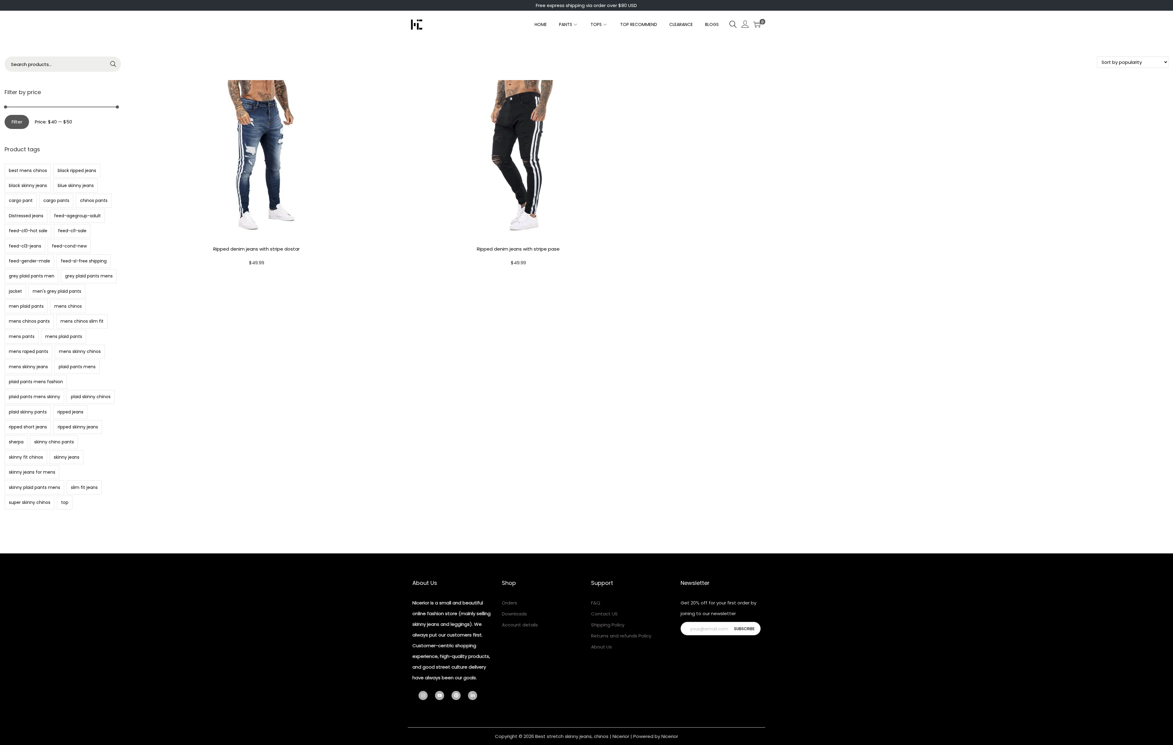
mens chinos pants (29, 321)
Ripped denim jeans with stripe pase (518, 249)
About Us (601, 647)
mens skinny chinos (80, 351)
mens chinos (68, 306)
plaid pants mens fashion (36, 382)
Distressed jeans (26, 216)
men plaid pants (26, 306)
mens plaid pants (63, 336)
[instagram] (426, 695)
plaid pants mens (77, 367)
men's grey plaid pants (57, 291)
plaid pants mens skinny (34, 397)
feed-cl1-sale (72, 231)
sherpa (16, 442)
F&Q (595, 603)
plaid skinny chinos (91, 397)
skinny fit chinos (26, 457)
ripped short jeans (28, 427)
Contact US (604, 614)
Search (113, 65)
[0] (757, 24)
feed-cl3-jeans (25, 246)
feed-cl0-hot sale (28, 231)
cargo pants (56, 200)
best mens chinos (28, 170)
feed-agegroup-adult (77, 216)
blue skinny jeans (76, 185)
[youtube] (442, 695)
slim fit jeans (84, 487)
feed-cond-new (69, 246)
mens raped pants (28, 351)
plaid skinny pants (28, 412)
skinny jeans (66, 457)
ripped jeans (70, 412)
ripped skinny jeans (78, 427)
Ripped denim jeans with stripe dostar (256, 249)
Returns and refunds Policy (621, 636)
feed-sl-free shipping (84, 261)
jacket (15, 291)
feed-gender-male (29, 261)
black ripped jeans (77, 170)
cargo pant (21, 200)
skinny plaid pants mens (34, 487)
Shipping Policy (607, 625)
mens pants (22, 336)
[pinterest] (459, 695)
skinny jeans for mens (32, 472)
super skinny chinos (29, 502)
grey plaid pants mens (89, 276)
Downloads (514, 614)
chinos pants (94, 200)
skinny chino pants (54, 442)
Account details (520, 625)
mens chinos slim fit (82, 321)
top (64, 502)
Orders (509, 603)
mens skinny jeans (28, 367)
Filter (17, 122)
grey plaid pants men (31, 276)
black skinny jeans (28, 185)
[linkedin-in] (474, 695)
